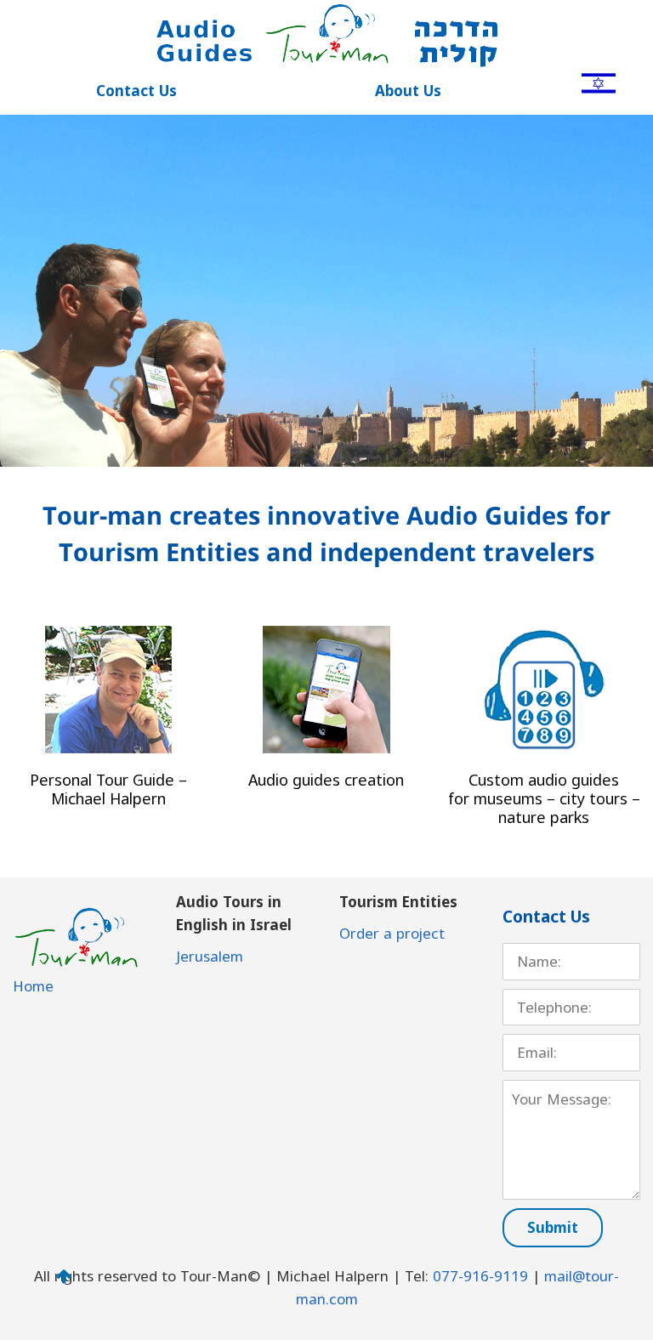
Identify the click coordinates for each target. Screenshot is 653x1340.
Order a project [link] (392, 933)
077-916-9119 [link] (480, 1276)
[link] (599, 82)
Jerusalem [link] (209, 956)
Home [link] (33, 986)
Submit (552, 1227)
